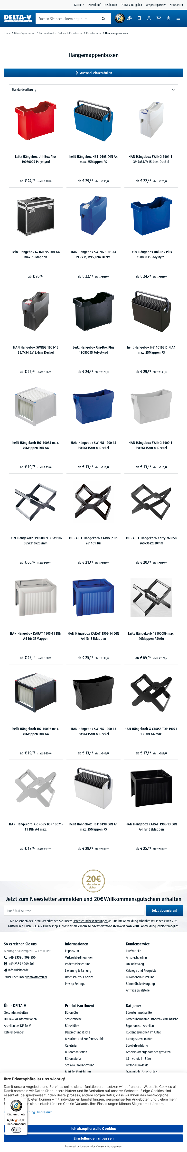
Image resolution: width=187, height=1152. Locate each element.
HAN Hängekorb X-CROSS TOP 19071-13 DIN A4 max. (151, 731)
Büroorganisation (76, 1052)
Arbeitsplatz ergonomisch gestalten (148, 1052)
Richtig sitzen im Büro (139, 1039)
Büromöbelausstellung (140, 977)
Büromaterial (73, 1058)
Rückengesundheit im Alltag (143, 1032)
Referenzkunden (14, 1032)
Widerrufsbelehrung (78, 964)
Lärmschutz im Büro (138, 1058)
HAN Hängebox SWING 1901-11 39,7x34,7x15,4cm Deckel (151, 159)
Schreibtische (73, 1019)
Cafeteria (70, 1045)
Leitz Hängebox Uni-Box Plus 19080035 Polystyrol (151, 254)
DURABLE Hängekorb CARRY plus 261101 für (93, 540)
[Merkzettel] (139, 18)
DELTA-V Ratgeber (131, 5)
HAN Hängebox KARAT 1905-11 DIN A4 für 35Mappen (35, 636)
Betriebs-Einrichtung (78, 1071)
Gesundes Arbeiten (16, 1012)
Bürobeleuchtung (137, 1045)
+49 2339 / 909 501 (21, 963)
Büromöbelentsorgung (140, 983)
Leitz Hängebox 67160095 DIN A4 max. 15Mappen (36, 254)
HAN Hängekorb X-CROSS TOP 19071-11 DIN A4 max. (36, 826)
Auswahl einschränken (96, 73)
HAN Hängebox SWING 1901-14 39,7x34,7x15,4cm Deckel (93, 254)
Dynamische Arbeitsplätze (142, 1071)
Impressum (72, 950)
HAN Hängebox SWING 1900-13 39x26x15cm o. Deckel (93, 731)
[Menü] (178, 18)
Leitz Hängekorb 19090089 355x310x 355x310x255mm (35, 540)
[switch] (16, 1130)
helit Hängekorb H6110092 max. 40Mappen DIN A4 (35, 731)
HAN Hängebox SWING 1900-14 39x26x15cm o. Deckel (93, 445)
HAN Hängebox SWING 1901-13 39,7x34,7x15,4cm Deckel (35, 350)
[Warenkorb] (159, 18)
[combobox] (66, 18)
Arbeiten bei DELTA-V (17, 1025)
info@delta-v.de (18, 970)
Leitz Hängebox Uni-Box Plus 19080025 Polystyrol (35, 159)
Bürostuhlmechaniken (139, 1012)
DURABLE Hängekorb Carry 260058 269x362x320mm (151, 540)
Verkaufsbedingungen (79, 957)
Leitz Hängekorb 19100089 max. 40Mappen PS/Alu (151, 636)
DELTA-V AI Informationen (20, 1019)
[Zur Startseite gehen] (18, 18)
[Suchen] (103, 18)
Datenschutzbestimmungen (90, 921)
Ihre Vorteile (133, 950)
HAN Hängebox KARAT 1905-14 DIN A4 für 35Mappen (93, 636)
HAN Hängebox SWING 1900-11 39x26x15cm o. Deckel (151, 445)
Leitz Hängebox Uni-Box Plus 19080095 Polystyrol (93, 350)
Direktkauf (94, 5)
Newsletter (176, 5)
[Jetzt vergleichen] (129, 18)
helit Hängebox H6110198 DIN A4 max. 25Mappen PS (93, 826)
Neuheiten (110, 5)
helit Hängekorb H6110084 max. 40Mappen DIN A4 (35, 445)
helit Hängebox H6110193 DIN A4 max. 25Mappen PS (93, 159)
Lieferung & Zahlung (78, 970)
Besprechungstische (77, 1032)
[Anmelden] (149, 18)
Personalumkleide (137, 1065)
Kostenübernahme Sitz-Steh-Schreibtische (152, 1019)
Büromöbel (72, 1012)
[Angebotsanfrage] (168, 18)
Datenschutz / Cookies (79, 977)
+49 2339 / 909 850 (22, 957)
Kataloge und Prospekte (141, 970)
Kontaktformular (36, 977)
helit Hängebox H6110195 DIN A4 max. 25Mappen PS (151, 350)
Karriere (79, 5)
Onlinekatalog (135, 964)
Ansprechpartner (156, 5)
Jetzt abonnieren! (164, 910)
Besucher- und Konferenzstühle (84, 1039)
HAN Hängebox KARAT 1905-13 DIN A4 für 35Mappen (151, 826)
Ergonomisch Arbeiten (140, 1025)
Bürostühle (72, 1025)
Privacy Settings (75, 983)
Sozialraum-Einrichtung (79, 1065)
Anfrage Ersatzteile (138, 990)
